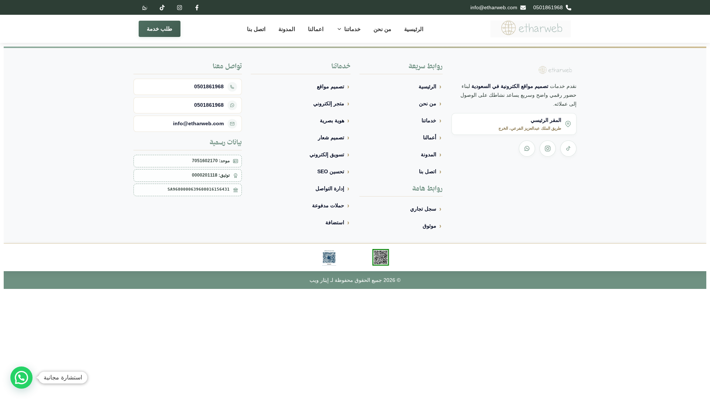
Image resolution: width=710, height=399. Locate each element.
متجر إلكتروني (328, 103)
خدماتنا (352, 29)
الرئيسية (413, 29)
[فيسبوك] (197, 7)
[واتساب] (145, 7)
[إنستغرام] (179, 7)
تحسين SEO (330, 171)
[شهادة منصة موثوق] (381, 257)
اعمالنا (316, 29)
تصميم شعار (331, 137)
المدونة (286, 29)
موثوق (429, 226)
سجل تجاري (423, 209)
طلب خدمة (159, 28)
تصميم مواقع (330, 86)
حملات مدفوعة (328, 205)
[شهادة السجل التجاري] (329, 257)
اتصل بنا (256, 29)
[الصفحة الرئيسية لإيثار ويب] (530, 28)
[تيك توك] (162, 7)
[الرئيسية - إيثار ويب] (552, 70)
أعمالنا (429, 137)
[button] (21, 377)
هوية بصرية (332, 120)
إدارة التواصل (329, 188)
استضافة (334, 222)
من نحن (382, 29)
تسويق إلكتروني (327, 154)
